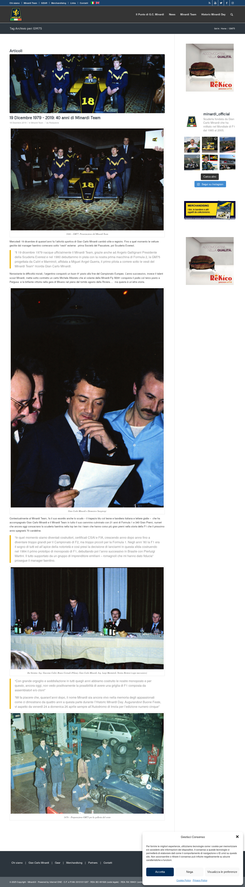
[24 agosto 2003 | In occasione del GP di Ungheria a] (227, 162)
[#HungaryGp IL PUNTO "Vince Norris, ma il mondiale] (227, 145)
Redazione (54, 122)
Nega (189, 871)
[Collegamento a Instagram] (232, 3)
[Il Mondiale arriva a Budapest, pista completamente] (192, 162)
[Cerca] (231, 14)
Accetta (160, 871)
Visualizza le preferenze (222, 871)
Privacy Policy (200, 880)
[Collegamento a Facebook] (226, 3)
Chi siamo (15, 3)
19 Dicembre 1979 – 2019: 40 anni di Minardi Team (55, 117)
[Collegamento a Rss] (209, 3)
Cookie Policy (183, 880)
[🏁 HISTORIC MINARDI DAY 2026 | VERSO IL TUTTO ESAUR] (210, 145)
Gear (57, 862)
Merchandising (58, 3)
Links (73, 3)
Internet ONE (56, 881)
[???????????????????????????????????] (87, 83)
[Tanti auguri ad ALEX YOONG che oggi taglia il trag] (210, 162)
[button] (237, 837)
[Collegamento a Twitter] (221, 3)
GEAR (44, 3)
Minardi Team (30, 3)
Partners (93, 862)
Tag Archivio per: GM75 (26, 28)
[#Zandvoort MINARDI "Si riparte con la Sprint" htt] (192, 145)
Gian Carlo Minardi (39, 862)
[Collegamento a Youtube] (215, 3)
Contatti (84, 3)
